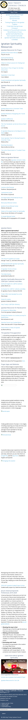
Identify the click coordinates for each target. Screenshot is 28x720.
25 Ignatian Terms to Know (8, 269)
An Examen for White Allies (8, 310)
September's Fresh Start (8, 75)
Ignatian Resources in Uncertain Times (12, 108)
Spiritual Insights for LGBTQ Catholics (11, 284)
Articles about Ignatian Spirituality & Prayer (13, 677)
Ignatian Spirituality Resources (14, 34)
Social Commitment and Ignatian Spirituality (13, 80)
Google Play (4, 456)
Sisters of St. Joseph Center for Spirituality (13, 211)
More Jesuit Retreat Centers (9, 203)
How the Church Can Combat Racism (11, 322)
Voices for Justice (6, 299)
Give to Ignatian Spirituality (14, 36)
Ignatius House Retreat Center (9, 206)
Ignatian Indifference (7, 119)
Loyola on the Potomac (7, 187)
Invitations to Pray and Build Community (14, 30)
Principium (15, 28)
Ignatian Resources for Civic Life (10, 680)
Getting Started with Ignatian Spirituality (12, 264)
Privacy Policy (4, 705)
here (23, 361)
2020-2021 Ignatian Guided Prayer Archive (13, 585)
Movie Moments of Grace (15, 32)
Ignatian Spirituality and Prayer (14, 15)
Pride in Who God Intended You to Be (11, 294)
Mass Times (14, 12)
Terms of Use (5, 704)
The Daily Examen (6, 274)
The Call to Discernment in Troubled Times (13, 150)
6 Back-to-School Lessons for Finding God (12, 63)
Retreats (14, 20)
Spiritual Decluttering (7, 58)
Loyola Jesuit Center (6, 192)
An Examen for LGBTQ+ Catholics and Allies (13, 289)
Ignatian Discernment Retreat (9, 52)
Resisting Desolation (7, 145)
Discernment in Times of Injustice (10, 327)
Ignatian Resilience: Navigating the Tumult (13, 114)
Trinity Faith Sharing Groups (15, 26)
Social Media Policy (6, 706)
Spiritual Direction (15, 17)
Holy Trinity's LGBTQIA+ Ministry (10, 304)
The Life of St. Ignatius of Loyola (10, 258)
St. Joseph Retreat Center (8, 216)
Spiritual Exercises (15, 18)
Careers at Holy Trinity (7, 703)
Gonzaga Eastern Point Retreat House (11, 197)
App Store (15, 456)
